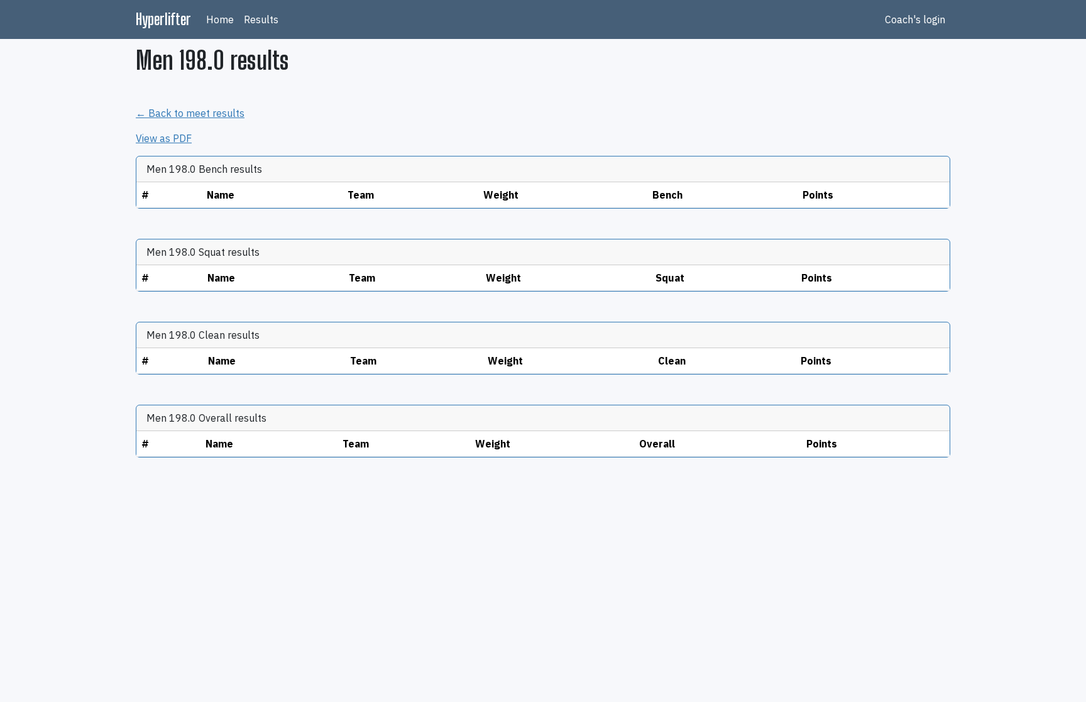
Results (261, 19)
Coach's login (915, 19)
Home (220, 19)
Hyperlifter (163, 19)
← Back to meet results (190, 113)
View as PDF (164, 138)
